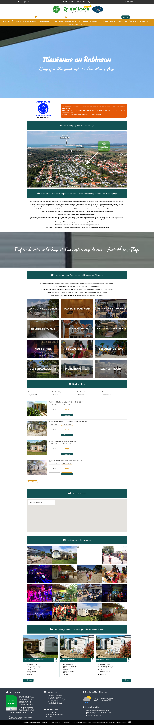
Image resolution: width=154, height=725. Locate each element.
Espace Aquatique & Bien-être (65, 21)
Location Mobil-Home (21, 21)
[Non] (152, 722)
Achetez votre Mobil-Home (139, 21)
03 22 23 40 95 (129, 2)
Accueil (7, 21)
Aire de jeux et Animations (90, 21)
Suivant (126, 680)
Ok (130, 722)
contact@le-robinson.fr (26, 2)
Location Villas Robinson (41, 21)
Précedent (28, 680)
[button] (77, 159)
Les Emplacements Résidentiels (116, 21)
